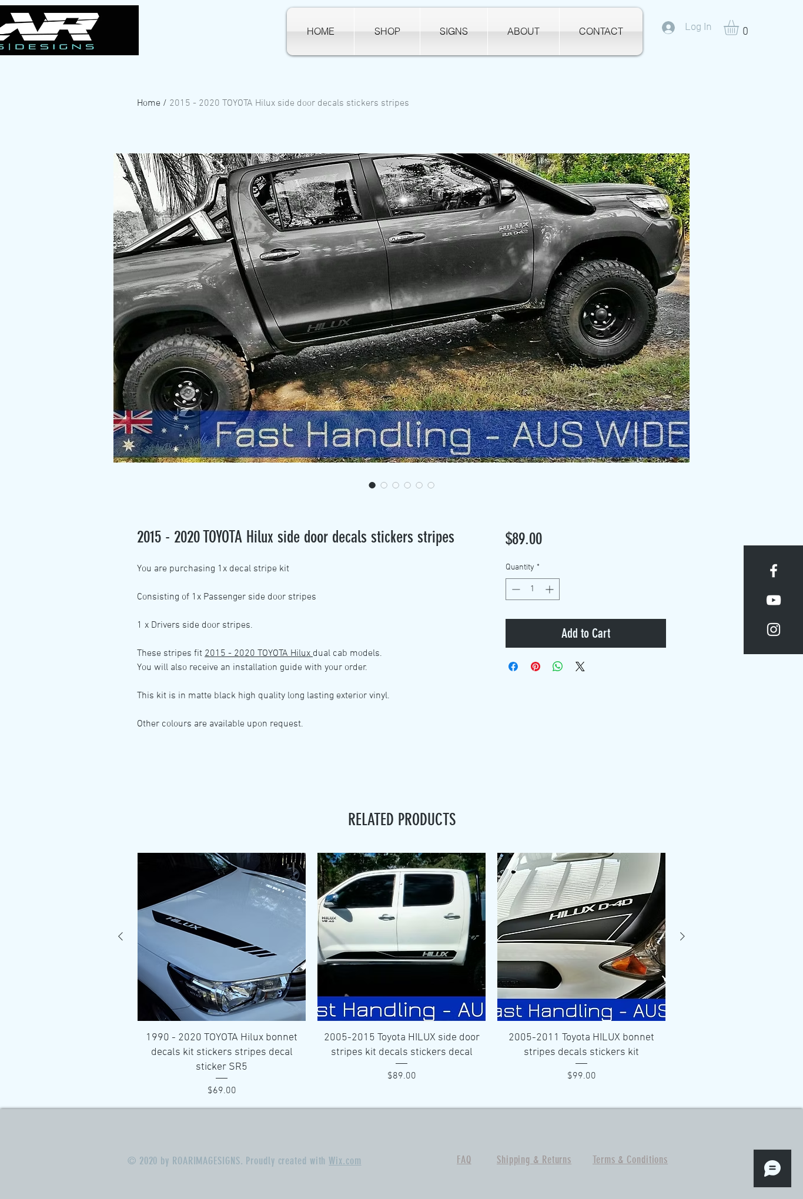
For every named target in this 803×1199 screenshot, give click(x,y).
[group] (401, 975)
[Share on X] (580, 666)
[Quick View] (222, 937)
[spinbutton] (532, 589)
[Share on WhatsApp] (558, 666)
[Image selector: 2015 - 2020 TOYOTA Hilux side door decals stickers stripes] (372, 485)
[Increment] (550, 589)
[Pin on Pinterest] (535, 666)
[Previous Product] (120, 936)
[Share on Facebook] (513, 666)
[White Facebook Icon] (773, 571)
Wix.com (345, 1160)
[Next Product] (682, 936)
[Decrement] (514, 589)
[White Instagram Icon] (773, 629)
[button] (740, 27)
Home (148, 103)
